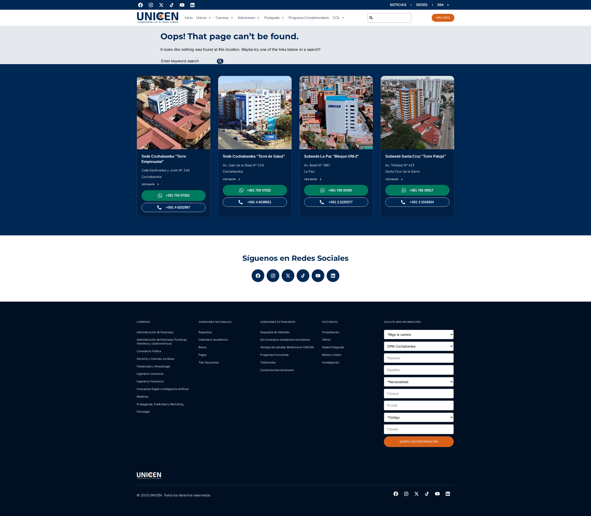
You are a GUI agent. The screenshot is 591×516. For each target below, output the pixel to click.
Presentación (330, 332)
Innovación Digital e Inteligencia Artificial (163, 389)
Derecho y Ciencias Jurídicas (155, 358)
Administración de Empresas (155, 332)
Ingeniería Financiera (150, 381)
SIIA (440, 5)
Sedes (422, 5)
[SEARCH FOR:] (188, 61)
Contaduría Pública (149, 351)
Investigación (330, 362)
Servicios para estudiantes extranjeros (285, 339)
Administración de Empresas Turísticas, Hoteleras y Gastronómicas (162, 341)
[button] (204, 17)
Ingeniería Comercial (150, 373)
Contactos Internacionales (277, 370)
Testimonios (268, 362)
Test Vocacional (209, 362)
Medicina (142, 396)
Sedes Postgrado (333, 347)
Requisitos (205, 332)
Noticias (398, 5)
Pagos (203, 355)
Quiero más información (419, 441)
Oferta (326, 339)
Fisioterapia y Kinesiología (153, 366)
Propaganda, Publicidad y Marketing (160, 404)
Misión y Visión (331, 355)
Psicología (143, 411)
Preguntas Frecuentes (274, 355)
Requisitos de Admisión (275, 332)
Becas (203, 347)
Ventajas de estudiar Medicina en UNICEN (287, 347)
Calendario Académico (213, 339)
